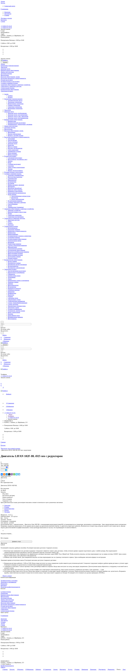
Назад (10, 414)
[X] (9, 474)
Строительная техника (7, 611)
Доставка (7, 512)
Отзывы (6, 15)
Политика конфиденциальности (10, 587)
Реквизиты (4, 584)
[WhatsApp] (14, 474)
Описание (7, 505)
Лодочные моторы (6, 598)
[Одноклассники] (4, 474)
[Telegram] (19, 474)
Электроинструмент (7, 601)
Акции (3, 623)
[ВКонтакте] (2, 474)
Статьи (3, 625)
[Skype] (17, 474)
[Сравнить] (4, 470)
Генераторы (4, 593)
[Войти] (1, 381)
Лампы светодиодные (7, 599)
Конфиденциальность (7, 665)
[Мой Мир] (7, 474)
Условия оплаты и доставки (9, 580)
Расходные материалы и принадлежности (13, 604)
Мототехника (5, 596)
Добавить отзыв (16, 541)
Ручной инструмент (7, 606)
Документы (7, 13)
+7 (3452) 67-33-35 (6, 26)
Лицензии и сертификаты (8, 582)
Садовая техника (6, 592)
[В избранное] (4, 467)
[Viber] (12, 474)
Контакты (4, 585)
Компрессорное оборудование (10, 595)
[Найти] (2, 333)
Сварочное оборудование (8, 607)
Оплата (6, 510)
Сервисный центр (9, 6)
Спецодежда (4, 609)
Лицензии (7, 12)
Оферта (3, 667)
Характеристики (9, 508)
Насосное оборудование (8, 603)
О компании (4, 615)
